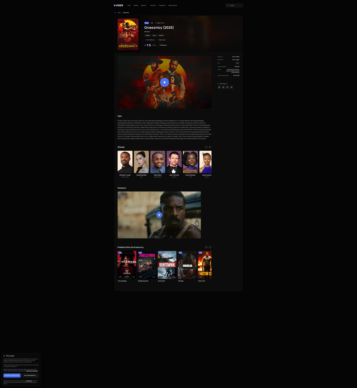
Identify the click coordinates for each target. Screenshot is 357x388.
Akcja (154, 35)
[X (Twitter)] (223, 87)
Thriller (161, 35)
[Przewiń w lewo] (206, 147)
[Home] (115, 12)
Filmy (129, 5)
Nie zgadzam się (29, 375)
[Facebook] (219, 87)
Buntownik (161, 281)
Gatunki (143, 5)
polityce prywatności (32, 371)
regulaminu (29, 381)
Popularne (162, 5)
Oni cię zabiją (122, 281)
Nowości (153, 5)
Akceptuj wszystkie (12, 375)
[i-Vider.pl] (118, 5)
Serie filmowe (173, 5)
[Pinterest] (227, 87)
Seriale (136, 5)
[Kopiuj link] (231, 87)
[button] (165, 82)
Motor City (201, 281)
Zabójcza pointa (143, 281)
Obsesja (180, 281)
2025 (152, 23)
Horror (148, 35)
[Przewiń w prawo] (210, 147)
